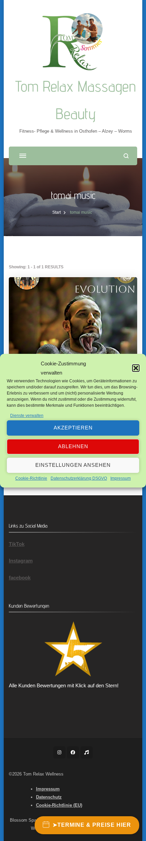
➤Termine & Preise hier (92, 825)
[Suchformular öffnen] (126, 156)
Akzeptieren (73, 428)
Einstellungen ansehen (73, 465)
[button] (135, 368)
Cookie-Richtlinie (31, 478)
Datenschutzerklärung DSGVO (79, 478)
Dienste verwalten (26, 415)
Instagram (21, 560)
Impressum (120, 478)
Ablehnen (73, 446)
